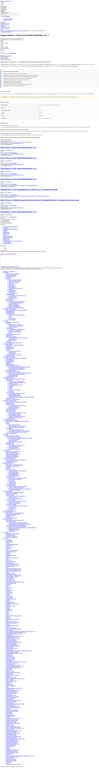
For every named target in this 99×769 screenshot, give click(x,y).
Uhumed (8, 748)
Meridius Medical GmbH (11, 681)
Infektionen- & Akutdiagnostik (15, 330)
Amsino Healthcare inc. (11, 551)
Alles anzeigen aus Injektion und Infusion (15, 345)
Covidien (8, 595)
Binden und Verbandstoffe (11, 452)
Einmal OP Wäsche (13, 440)
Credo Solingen (9, 597)
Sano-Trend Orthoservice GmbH (13, 718)
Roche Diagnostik (10, 714)
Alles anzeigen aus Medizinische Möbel (14, 492)
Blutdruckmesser (12, 287)
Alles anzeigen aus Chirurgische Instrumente (15, 378)
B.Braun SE (8, 560)
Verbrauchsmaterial (10, 462)
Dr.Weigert (8, 610)
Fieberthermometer (13, 290)
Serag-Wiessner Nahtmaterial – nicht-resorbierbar (19, 430)
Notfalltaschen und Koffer (14, 528)
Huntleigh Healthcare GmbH (12, 652)
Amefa (7, 549)
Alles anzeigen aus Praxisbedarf (12, 273)
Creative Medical (9, 596)
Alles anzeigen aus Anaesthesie (12, 533)
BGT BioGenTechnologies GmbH (13, 568)
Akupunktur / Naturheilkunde (9, 308)
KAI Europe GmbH (10, 658)
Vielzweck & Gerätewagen (14, 503)
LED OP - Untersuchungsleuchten (16, 487)
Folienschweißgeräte (10, 418)
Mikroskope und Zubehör (11, 336)
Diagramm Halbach (10, 602)
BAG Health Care (10, 562)
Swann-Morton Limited (11, 745)
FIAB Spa (8, 626)
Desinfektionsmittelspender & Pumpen (17, 374)
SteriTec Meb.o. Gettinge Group (13, 743)
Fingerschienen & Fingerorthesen (13, 453)
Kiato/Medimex (9, 660)
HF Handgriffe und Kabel (14, 473)
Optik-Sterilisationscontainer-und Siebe (17, 416)
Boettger (8, 572)
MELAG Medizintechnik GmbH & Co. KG (15, 678)
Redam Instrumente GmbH (11, 710)
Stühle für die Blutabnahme (12, 493)
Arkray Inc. (8, 554)
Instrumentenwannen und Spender (13, 371)
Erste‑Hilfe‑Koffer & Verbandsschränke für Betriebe (20, 523)
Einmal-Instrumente (10, 392)
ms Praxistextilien (9, 684)
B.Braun (8, 422)
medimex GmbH (9, 673)
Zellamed (8, 763)
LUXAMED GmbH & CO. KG (13, 667)
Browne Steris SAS (10, 579)
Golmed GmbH (9, 635)
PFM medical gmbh (10, 702)
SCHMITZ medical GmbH (12, 720)
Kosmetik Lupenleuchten (14, 305)
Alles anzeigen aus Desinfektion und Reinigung (16, 358)
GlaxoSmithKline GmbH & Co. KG (13, 633)
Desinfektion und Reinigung (9, 357)
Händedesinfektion (10, 359)
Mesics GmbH (9, 682)
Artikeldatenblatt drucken (6, 59)
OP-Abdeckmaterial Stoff (14, 446)
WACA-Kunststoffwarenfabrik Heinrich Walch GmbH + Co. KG (20, 755)
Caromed (8, 585)
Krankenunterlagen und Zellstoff (13, 514)
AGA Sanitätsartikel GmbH (12, 544)
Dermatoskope (12, 285)
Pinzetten (11, 387)
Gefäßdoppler (9, 467)
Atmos (7, 558)
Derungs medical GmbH (11, 598)
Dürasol (7, 613)
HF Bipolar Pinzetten (13, 472)
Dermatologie (9, 277)
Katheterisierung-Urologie (11, 517)
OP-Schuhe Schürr (10, 443)
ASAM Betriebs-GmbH (11, 555)
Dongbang (8, 604)
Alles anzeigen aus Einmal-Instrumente (17, 393)
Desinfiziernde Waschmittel (14, 449)
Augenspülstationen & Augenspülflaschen (17, 525)
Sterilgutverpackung (10, 404)
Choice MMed (9, 587)
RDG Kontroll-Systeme (11, 410)
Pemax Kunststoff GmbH (11, 701)
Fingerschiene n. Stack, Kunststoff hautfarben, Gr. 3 (19, 168)
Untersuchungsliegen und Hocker (16, 498)
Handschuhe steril (12, 296)
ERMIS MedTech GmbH (11, 623)
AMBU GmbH (9, 548)
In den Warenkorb (12, 53)
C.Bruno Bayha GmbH (11, 583)
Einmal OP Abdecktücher (14, 439)
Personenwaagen (12, 481)
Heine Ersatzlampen (13, 293)
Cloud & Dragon (9, 592)
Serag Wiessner (9, 428)
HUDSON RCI (9, 649)
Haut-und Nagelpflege (13, 304)
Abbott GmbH (9, 542)
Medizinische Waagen (10, 476)
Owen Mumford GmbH (11, 695)
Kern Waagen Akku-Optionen (15, 479)
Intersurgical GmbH (10, 656)
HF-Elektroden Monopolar (14, 475)
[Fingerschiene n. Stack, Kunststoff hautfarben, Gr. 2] (12, 153)
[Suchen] (1, 5)
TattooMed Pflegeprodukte (11, 461)
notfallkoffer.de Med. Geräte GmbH (13, 688)
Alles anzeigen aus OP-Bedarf (12, 435)
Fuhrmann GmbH (10, 630)
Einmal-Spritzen (12, 353)
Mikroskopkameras (13, 340)
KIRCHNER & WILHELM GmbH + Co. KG (16, 661)
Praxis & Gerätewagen (11, 499)
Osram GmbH (9, 694)
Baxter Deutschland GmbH (12, 563)
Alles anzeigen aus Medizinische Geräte (14, 464)
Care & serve (9, 584)
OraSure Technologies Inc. (11, 693)
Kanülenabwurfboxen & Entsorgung (13, 354)
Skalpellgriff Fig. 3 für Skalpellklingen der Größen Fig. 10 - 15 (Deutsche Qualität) (29, 189)
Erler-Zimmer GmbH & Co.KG (12, 621)
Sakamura (8, 717)
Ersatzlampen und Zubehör (14, 490)
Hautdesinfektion (9, 362)
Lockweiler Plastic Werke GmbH (13, 665)
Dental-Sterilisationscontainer (15, 415)
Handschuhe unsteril (13, 298)
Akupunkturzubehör (10, 311)
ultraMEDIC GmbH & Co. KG (12, 749)
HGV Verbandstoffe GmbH (12, 644)
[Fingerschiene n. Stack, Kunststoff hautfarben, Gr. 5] (12, 207)
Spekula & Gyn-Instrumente (15, 389)
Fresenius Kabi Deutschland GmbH (13, 629)
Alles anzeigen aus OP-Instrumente (16, 381)
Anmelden (7, 16)
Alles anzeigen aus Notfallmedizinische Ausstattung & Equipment (23, 527)
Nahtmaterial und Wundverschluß (10, 420)
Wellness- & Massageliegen (14, 306)
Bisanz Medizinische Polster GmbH (13, 569)
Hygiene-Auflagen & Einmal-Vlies (16, 302)
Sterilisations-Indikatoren (11, 409)
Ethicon (7, 423)
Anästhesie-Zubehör (10, 534)
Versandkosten (6, 48)
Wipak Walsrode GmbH (11, 760)
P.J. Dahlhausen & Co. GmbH (12, 696)
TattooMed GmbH (10, 746)
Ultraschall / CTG (12, 284)
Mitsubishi (8, 683)
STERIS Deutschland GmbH (12, 741)
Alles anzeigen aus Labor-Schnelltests (17, 329)
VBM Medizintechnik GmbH (12, 752)
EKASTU (8, 616)
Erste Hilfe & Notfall (7, 519)
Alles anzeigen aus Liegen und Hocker (17, 496)
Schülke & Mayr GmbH (11, 722)
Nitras (7, 687)
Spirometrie (11, 283)
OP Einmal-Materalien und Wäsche (13, 436)
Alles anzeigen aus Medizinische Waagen (17, 478)
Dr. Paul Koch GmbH (10, 606)
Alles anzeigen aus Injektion (15, 351)
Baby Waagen (12, 480)
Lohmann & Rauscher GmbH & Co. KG (14, 666)
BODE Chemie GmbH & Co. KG (13, 571)
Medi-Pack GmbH (10, 671)
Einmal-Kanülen (12, 352)
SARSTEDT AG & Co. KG (12, 719)
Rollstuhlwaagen (12, 482)
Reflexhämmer (12, 291)
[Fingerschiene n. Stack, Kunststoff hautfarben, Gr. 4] (12, 174)
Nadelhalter (11, 386)
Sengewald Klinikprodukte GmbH (13, 726)
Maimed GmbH (9, 668)
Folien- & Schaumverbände (12, 455)
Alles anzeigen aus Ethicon (14, 424)
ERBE (7, 620)
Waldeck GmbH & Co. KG (12, 757)
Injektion (8, 349)
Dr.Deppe (8, 607)
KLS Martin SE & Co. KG (11, 662)
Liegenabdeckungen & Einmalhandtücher (15, 307)
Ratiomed (8, 708)
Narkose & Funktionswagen (15, 502)
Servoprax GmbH (10, 729)
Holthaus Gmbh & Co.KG (11, 648)
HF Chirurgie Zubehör (11, 469)
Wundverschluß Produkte (11, 433)
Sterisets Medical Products (11, 742)
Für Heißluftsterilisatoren (14, 407)
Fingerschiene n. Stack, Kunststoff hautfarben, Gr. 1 (19, 147)
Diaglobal (8, 600)
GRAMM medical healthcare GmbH (14, 636)
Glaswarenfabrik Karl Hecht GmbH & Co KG (16, 632)
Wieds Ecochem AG (10, 758)
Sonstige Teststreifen (13, 327)
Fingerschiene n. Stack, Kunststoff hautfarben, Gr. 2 (19, 158)
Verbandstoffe (6, 450)
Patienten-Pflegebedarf (8, 511)
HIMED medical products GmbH (13, 645)
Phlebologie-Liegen (13, 497)
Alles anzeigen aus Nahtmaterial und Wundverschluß (17, 421)
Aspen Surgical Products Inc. (12, 557)
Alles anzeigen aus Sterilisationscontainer (17, 412)
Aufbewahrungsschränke (11, 510)
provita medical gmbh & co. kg (12, 706)
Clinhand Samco (9, 590)
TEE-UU (8, 747)
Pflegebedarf (8, 516)
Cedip (7, 586)
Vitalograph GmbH (10, 753)
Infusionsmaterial (9, 348)
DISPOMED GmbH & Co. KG (13, 603)
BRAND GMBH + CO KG (12, 577)
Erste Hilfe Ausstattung (11, 521)
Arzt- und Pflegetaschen (11, 276)
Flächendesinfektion (10, 364)
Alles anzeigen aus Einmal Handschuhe (17, 295)
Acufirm (7, 543)
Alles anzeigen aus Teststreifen (15, 324)
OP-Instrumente (9, 380)
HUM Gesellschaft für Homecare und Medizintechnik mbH (18, 650)
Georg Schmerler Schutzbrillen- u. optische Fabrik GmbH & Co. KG (20, 631)
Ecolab (7, 614)
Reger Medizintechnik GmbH (12, 711)
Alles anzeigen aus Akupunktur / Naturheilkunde (16, 310)
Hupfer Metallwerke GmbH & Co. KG (14, 653)
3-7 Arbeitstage (8, 55)
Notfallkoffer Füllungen (14, 529)
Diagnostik (8, 278)
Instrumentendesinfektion (11, 370)
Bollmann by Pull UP (10, 573)
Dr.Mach (8, 608)
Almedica (8, 546)
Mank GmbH (9, 670)
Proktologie (11, 391)
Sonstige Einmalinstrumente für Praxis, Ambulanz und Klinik (22, 397)
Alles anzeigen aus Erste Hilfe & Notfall (14, 520)
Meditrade (8, 676)
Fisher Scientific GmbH (11, 627)
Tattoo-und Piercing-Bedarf (9, 458)
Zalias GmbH (9, 761)
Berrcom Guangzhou (10, 566)
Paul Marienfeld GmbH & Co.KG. (13, 700)
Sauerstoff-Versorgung (10, 515)
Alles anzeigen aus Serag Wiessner (16, 429)
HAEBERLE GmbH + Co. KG (13, 638)
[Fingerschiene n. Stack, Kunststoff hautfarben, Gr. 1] (12, 143)
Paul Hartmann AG (10, 699)
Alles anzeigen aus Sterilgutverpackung (17, 405)
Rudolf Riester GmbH (10, 716)
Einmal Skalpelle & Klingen (15, 395)
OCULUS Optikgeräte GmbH (12, 690)
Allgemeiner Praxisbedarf (11, 275)
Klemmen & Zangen (13, 383)
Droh (7, 612)
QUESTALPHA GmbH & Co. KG (13, 707)
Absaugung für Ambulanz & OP (13, 465)
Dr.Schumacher (9, 609)
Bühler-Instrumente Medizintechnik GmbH (15, 581)
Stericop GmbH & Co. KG (11, 740)
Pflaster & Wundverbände (11, 457)
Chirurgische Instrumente (8, 377)
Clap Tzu (8, 589)
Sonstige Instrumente (10, 398)
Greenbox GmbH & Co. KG (12, 637)
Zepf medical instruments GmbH (13, 764)
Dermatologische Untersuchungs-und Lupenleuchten (20, 488)
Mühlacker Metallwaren (11, 685)
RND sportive (9, 713)
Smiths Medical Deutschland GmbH (13, 736)
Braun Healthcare (9, 578)
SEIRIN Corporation (10, 725)
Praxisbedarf (6, 272)
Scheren (10, 388)
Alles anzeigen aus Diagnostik (15, 279)
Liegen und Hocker (10, 494)
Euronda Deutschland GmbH (12, 625)
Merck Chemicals (9, 679)
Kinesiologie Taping (10, 312)
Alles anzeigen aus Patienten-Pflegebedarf (15, 513)
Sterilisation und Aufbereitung (9, 400)
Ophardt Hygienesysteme (11, 691)
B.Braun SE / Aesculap (11, 561)
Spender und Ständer (10, 356)
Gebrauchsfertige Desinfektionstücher (17, 368)
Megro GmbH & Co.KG (11, 677)
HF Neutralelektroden (13, 474)
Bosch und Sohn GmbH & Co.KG (13, 574)
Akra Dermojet (9, 545)
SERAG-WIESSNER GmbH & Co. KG (14, 728)
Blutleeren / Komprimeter (11, 536)
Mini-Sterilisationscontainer (14, 414)
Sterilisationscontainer (10, 411)
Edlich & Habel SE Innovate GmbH (13, 615)
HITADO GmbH (9, 647)
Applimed (8, 552)
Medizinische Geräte (7, 463)
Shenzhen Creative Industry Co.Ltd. (13, 730)
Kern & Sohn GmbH (10, 659)
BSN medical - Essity (10, 580)
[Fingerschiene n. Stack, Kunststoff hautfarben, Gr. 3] (12, 164)
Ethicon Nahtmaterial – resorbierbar (16, 427)
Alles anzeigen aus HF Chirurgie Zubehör (17, 470)
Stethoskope (11, 289)
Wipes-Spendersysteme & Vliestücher (17, 369)
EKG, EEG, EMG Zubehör (14, 281)
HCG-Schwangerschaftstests (15, 331)
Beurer (7, 567)
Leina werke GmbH (10, 664)
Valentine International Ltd (11, 751)
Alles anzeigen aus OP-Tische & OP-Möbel (18, 505)
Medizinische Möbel (7, 491)
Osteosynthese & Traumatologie (13, 399)
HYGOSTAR (9, 654)
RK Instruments (9, 712)
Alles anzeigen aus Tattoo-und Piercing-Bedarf (16, 459)
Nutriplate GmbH (9, 689)
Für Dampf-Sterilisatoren (14, 406)
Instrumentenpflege (10, 403)
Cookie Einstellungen (7, 243)
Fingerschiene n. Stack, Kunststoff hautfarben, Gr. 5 (19, 212)
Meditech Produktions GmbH (12, 674)
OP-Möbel (11, 509)
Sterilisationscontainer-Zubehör (15, 417)
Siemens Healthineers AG (11, 731)
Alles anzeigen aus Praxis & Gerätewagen (17, 501)
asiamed (10, 316)
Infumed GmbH (9, 655)
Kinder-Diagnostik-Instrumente (15, 288)
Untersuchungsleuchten (11, 485)
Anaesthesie (5, 532)
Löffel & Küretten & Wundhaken (16, 385)
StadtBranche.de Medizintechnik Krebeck (9, 266)
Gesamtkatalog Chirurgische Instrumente (17, 382)
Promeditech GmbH (10, 705)
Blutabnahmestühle (10, 347)
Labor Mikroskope (13, 339)
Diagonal (8, 601)
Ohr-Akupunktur (12, 319)
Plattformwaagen (12, 484)
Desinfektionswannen (13, 375)
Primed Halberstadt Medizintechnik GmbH (15, 703)
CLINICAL (8, 591)
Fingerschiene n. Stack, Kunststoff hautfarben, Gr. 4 (19, 179)
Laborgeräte (8, 341)
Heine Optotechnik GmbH (11, 641)
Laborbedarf (5, 320)
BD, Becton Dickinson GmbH (12, 565)
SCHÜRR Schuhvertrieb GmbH (13, 723)
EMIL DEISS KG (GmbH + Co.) (13, 619)
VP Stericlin (8, 754)
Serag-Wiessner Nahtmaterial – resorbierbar (18, 432)
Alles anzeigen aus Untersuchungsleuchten (18, 486)
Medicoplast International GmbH (13, 672)
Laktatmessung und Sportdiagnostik (13, 334)
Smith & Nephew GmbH (11, 735)
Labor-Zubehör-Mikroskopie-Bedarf (13, 342)
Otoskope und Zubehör (14, 282)
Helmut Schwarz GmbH (11, 643)
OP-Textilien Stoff (10, 444)
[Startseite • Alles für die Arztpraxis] (6, 1)
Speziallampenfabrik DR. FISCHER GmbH (15, 739)
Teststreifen (8, 323)
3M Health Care (9, 540)
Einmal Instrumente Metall (14, 394)
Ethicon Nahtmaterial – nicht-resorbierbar (17, 426)
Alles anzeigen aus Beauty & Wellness (17, 301)
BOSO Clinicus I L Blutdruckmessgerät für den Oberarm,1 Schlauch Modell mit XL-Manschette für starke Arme (40, 200)
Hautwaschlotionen (10, 360)
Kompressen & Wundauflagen (12, 456)
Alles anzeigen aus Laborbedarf (12, 322)
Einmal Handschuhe (10, 294)
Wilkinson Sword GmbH (11, 759)
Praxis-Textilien (9, 299)
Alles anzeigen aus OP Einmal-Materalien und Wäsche (20, 438)
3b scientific (8, 539)
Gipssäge (8, 468)
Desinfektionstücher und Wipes (12, 365)
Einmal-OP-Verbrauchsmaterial (15, 441)
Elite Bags (8, 618)
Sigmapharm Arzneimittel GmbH (13, 732)
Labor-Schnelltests (10, 328)
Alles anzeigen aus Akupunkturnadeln (17, 314)
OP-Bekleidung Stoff (13, 447)
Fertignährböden (9, 335)
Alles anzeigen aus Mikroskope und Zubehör (18, 337)
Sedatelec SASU (9, 724)
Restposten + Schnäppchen (9, 271)
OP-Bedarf (5, 434)
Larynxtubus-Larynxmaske (11, 537)
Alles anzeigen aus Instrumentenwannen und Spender (20, 372)
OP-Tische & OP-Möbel (11, 504)
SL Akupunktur (12, 318)
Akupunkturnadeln (10, 313)
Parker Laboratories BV (11, 697)
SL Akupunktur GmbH (11, 734)
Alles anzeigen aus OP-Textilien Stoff (17, 445)
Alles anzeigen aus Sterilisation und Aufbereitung (16, 401)
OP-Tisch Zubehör (13, 508)
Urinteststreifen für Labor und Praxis (16, 325)
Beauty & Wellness (10, 300)
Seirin (10, 317)
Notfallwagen (11, 531)
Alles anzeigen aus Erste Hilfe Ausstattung (18, 522)
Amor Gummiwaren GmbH (12, 550)
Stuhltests (11, 333)
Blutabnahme (9, 346)
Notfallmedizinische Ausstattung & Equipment (16, 526)
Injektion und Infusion (8, 343)
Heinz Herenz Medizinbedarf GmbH (14, 642)
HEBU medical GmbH (11, 639)
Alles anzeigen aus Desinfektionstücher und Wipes (19, 366)
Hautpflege (8, 363)
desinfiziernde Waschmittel (11, 376)
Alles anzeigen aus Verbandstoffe (13, 451)
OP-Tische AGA (12, 507)
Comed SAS (8, 594)
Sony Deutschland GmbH (11, 737)
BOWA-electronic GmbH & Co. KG (14, 575)
